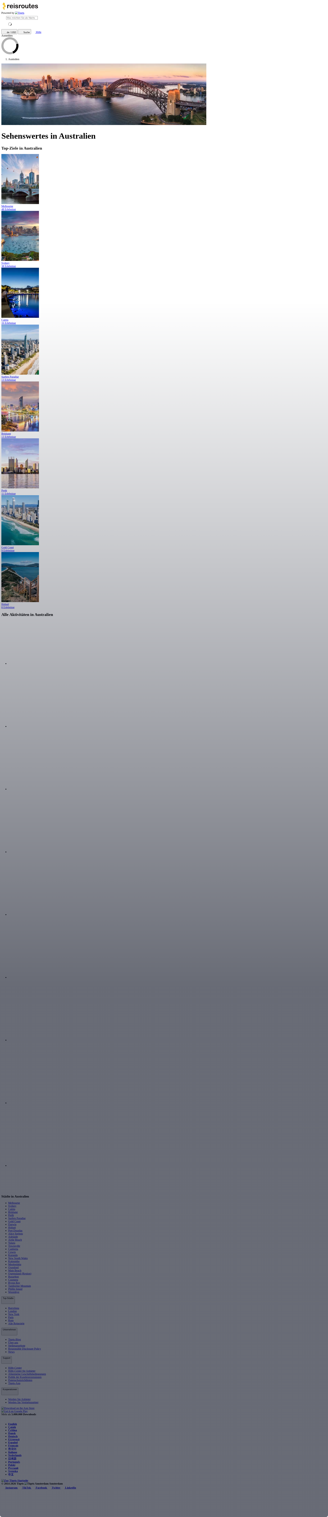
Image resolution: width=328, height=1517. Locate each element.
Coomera (13, 1279)
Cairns (11, 1209)
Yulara (11, 1242)
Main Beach (14, 1270)
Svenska (13, 1471)
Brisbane (13, 1212)
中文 (11, 1474)
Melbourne (14, 1202)
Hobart (12, 1227)
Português (14, 1461)
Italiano (12, 1452)
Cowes (12, 1252)
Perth (11, 1215)
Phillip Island (15, 1289)
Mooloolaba (14, 1264)
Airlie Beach (15, 1239)
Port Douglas (15, 1230)
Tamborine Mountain (19, 1285)
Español (13, 1442)
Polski (11, 1465)
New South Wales (18, 1258)
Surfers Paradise (17, 1218)
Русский (13, 1468)
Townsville (14, 1245)
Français (13, 1445)
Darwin (12, 1224)
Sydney (12, 1206)
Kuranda (13, 1255)
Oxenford (13, 1267)
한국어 (12, 1448)
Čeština (12, 1430)
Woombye (13, 1292)
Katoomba (13, 1261)
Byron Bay (14, 1282)
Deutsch (13, 1436)
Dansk (12, 1433)
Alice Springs (15, 1233)
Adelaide (13, 1236)
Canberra (13, 1249)
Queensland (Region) (19, 1273)
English (12, 1424)
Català (12, 1427)
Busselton (13, 1276)
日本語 (12, 1458)
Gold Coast (14, 1221)
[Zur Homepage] (19, 13)
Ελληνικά (13, 1439)
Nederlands (15, 1455)
